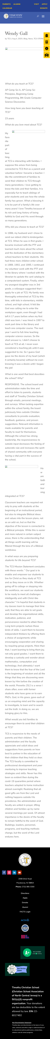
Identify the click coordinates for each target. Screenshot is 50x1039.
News (30, 38)
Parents (7, 4)
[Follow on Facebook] (4, 872)
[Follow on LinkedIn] (14, 872)
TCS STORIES (39, 38)
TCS (9, 38)
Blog (25, 38)
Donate (43, 8)
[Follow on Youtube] (19, 872)
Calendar (7, 8)
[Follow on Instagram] (9, 872)
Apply (44, 4)
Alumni (17, 4)
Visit (36, 4)
